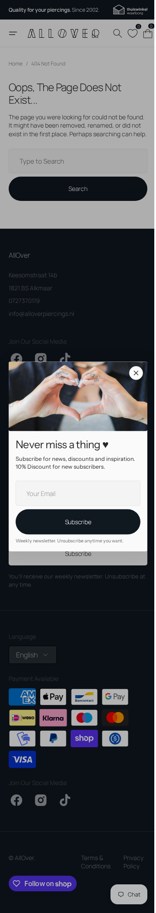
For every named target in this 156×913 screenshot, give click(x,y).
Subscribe (75, 522)
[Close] (133, 373)
